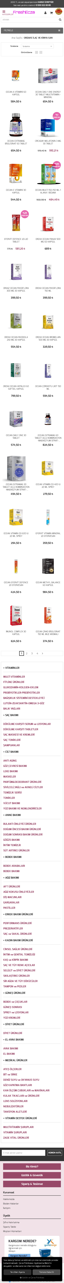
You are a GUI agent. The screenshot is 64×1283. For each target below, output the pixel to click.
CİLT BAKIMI (11, 752)
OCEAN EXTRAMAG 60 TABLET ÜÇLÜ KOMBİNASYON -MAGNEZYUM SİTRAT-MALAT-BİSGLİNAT (48, 438)
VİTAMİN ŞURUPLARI (15, 1132)
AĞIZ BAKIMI (12, 878)
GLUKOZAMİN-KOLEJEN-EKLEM (20, 687)
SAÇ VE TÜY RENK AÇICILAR (19, 965)
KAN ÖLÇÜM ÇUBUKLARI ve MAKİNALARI (26, 1090)
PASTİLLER (9, 908)
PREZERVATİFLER (13, 928)
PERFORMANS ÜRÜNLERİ (17, 923)
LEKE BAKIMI (10, 771)
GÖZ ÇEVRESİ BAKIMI (15, 766)
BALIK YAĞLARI (11, 708)
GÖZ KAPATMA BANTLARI (17, 1085)
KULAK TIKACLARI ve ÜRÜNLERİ (21, 1096)
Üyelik (6, 1215)
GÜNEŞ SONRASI (12, 1007)
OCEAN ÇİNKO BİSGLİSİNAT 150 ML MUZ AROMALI (48, 633)
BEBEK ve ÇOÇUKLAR (15, 1002)
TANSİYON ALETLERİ (15, 1112)
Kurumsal (8, 1192)
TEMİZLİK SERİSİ (12, 792)
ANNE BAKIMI (13, 815)
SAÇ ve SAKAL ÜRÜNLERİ (17, 934)
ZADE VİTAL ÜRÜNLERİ (16, 1138)
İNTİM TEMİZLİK (12, 845)
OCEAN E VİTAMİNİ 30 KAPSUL (16, 191)
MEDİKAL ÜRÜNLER (16, 1060)
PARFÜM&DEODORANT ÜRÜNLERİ (22, 782)
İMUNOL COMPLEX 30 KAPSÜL (16, 633)
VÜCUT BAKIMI (11, 803)
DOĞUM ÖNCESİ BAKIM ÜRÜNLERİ (22, 829)
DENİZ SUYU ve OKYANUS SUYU (21, 1080)
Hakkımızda (8, 1199)
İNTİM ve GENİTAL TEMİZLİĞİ (19, 954)
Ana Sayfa (16, 38)
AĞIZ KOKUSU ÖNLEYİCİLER (18, 892)
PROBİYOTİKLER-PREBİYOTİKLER (21, 693)
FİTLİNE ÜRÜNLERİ (13, 682)
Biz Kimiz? (32, 1166)
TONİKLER (9, 798)
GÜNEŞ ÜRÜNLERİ (15, 993)
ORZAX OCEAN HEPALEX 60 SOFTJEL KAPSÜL (16, 387)
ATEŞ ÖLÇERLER (12, 1069)
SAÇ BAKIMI (11, 715)
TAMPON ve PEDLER (14, 986)
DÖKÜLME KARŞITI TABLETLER (20, 729)
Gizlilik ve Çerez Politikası (33, 1278)
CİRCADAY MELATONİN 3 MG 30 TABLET (48, 142)
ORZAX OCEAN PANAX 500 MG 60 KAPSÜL (48, 240)
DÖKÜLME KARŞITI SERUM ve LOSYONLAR (27, 724)
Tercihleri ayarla (17, 1272)
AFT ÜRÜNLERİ (11, 886)
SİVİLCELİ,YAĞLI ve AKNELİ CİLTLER (23, 787)
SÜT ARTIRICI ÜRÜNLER (16, 850)
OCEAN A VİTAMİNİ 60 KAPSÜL (16, 93)
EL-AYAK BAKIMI (14, 1039)
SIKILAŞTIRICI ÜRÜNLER (16, 976)
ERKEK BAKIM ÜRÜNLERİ (19, 914)
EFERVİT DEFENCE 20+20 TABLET (16, 240)
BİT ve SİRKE (10, 1074)
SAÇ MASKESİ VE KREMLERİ (19, 734)
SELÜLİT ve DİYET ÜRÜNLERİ (19, 970)
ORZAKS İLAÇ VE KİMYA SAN (38, 38)
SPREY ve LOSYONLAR (15, 1012)
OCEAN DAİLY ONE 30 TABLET (16, 436)
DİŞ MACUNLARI (12, 897)
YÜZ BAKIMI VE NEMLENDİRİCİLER (22, 808)
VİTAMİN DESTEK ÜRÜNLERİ (21, 1118)
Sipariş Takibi (9, 1227)
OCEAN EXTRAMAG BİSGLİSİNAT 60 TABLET (16, 142)
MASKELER (9, 776)
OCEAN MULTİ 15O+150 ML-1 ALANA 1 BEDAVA (48, 191)
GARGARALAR (11, 902)
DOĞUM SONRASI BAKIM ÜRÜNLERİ (22, 834)
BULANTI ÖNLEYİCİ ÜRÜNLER (19, 824)
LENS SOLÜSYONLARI (15, 1101)
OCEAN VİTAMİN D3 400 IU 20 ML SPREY (48, 485)
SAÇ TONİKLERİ (11, 740)
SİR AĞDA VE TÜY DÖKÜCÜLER (20, 981)
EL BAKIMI (9, 1054)
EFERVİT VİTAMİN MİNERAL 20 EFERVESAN (48, 535)
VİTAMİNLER (12, 668)
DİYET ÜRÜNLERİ (14, 1024)
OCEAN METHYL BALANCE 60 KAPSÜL (48, 584)
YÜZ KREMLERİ (11, 1018)
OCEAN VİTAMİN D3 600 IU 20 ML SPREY (16, 535)
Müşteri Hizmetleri (12, 1231)
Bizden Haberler (11, 1204)
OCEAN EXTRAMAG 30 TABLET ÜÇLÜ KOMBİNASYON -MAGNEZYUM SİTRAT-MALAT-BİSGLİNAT (16, 487)
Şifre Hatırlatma (11, 1222)
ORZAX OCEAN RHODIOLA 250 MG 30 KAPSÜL (16, 338)
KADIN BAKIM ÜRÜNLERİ (19, 940)
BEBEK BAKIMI (13, 857)
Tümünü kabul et (46, 1272)
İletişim (6, 1208)
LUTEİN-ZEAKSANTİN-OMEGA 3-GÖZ (23, 703)
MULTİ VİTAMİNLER (14, 677)
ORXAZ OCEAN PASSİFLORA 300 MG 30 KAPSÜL (16, 289)
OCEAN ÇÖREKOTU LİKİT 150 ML (48, 387)
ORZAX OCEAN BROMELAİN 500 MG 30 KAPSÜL (48, 338)
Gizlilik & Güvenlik (32, 1175)
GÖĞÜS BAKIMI (11, 840)
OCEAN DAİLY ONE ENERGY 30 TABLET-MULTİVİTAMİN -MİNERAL (48, 94)
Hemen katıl (54, 1153)
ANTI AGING (10, 760)
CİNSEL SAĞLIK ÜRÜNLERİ (17, 949)
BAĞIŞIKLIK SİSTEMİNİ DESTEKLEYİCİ (24, 698)
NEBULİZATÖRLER (13, 1106)
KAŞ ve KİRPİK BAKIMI (15, 960)
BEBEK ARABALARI (14, 866)
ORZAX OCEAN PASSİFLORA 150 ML (48, 289)
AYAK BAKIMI (10, 1048)
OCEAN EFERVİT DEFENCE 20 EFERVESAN (16, 584)
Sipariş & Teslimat (32, 1184)
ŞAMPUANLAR (11, 745)
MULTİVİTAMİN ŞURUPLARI (18, 1127)
